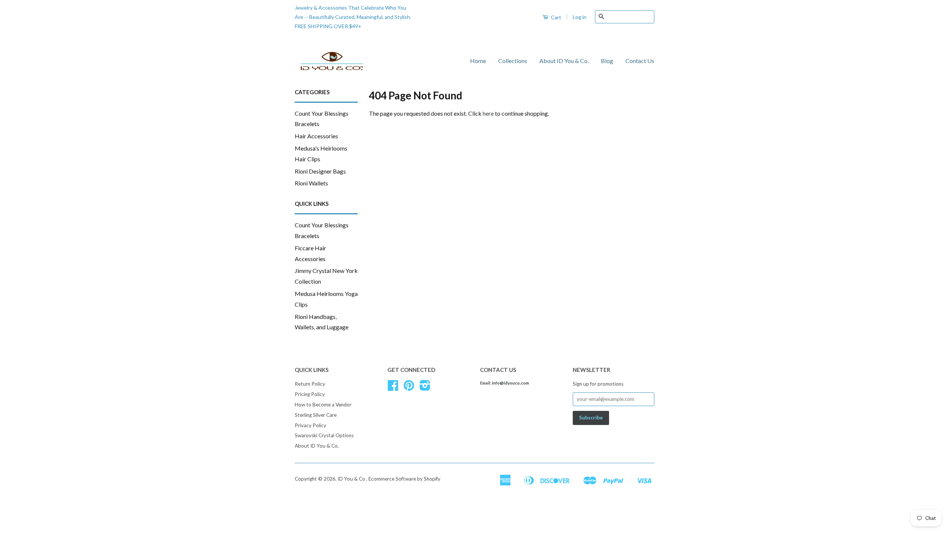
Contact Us (639, 60)
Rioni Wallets (311, 183)
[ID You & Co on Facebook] (393, 388)
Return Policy (310, 384)
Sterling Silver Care (316, 415)
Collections (512, 60)
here (488, 113)
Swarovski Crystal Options (324, 435)
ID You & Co (352, 479)
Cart (555, 17)
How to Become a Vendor (323, 405)
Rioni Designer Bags (320, 171)
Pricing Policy (310, 394)
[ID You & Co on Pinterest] (408, 388)
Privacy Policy (310, 425)
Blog (607, 60)
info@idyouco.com (510, 382)
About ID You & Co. (564, 60)
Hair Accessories (316, 135)
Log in (579, 17)
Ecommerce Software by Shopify (404, 479)
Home (478, 60)
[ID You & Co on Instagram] (425, 388)
